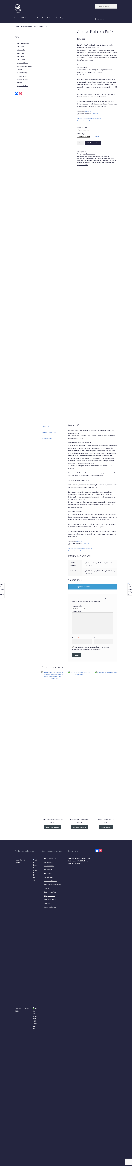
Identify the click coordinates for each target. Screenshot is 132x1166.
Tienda (32, 18)
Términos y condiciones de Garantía (80, 548)
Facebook (86, 544)
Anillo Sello (20, 56)
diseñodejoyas (81, 160)
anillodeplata (81, 158)
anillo (85, 156)
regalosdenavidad (82, 165)
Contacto (50, 18)
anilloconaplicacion (102, 156)
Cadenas (19, 69)
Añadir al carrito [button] (106, 827)
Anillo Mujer (20, 53)
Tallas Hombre (82, 127)
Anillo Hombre (21, 50)
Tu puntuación (77, 606)
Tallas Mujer (81, 134)
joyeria (114, 160)
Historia (24, 18)
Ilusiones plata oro (22, 79)
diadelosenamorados (108, 158)
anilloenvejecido (91, 158)
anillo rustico (91, 156)
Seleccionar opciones (52, 827)
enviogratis (90, 160)
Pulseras (19, 82)
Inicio (16, 18)
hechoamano (98, 160)
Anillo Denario (21, 46)
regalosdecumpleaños (108, 163)
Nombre (75, 638)
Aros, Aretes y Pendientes (24, 66)
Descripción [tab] (45, 427)
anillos (99, 158)
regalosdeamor (96, 163)
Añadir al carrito (92, 143)
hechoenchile (107, 160)
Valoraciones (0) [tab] (46, 438)
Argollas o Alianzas (26, 26)
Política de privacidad (75, 551)
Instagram (79, 541)
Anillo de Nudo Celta (23, 43)
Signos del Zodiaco (22, 86)
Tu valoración (77, 611)
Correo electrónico (100, 638)
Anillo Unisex (21, 59)
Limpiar (96, 136)
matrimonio (80, 163)
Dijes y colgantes (22, 76)
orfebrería (88, 163)
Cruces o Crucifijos (22, 73)
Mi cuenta (40, 18)
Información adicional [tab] (48, 432)
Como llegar (60, 18)
